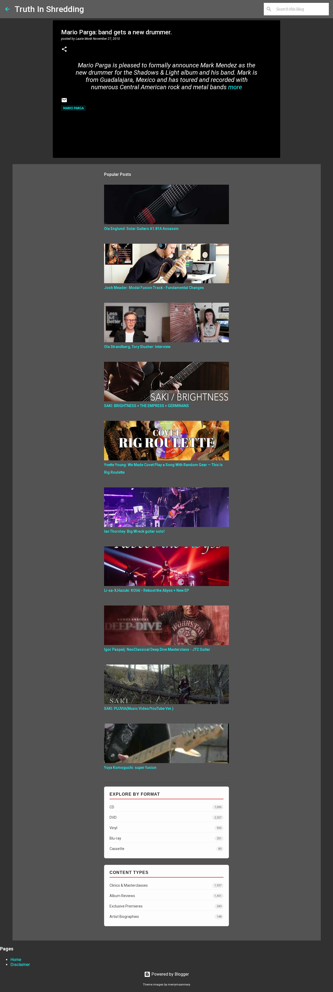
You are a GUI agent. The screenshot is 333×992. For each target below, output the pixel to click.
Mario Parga (73, 108)
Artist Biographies (165, 916)
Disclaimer (20, 964)
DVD (165, 817)
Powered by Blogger (169, 974)
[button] (64, 49)
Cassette (165, 849)
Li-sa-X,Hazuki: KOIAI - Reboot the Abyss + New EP (146, 590)
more (235, 87)
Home (15, 959)
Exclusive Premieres (165, 906)
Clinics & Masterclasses (165, 885)
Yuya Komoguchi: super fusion (130, 767)
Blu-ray (165, 838)
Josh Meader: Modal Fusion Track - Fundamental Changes (154, 288)
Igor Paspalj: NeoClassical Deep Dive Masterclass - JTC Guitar (157, 649)
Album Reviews (165, 896)
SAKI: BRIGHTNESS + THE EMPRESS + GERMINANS (146, 406)
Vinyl (165, 828)
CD (165, 807)
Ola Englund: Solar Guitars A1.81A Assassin (141, 229)
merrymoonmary (179, 984)
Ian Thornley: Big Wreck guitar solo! (134, 531)
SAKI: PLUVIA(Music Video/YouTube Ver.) (139, 708)
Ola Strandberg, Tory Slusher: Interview (137, 347)
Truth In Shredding (49, 9)
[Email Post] (64, 102)
